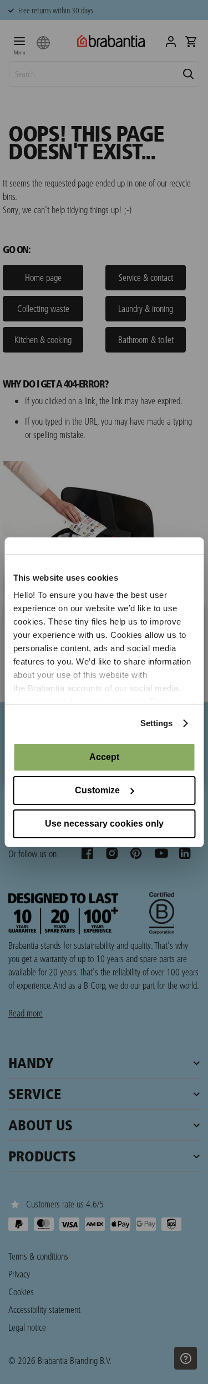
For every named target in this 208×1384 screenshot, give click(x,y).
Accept (104, 757)
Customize (97, 790)
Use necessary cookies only (104, 823)
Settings (156, 723)
